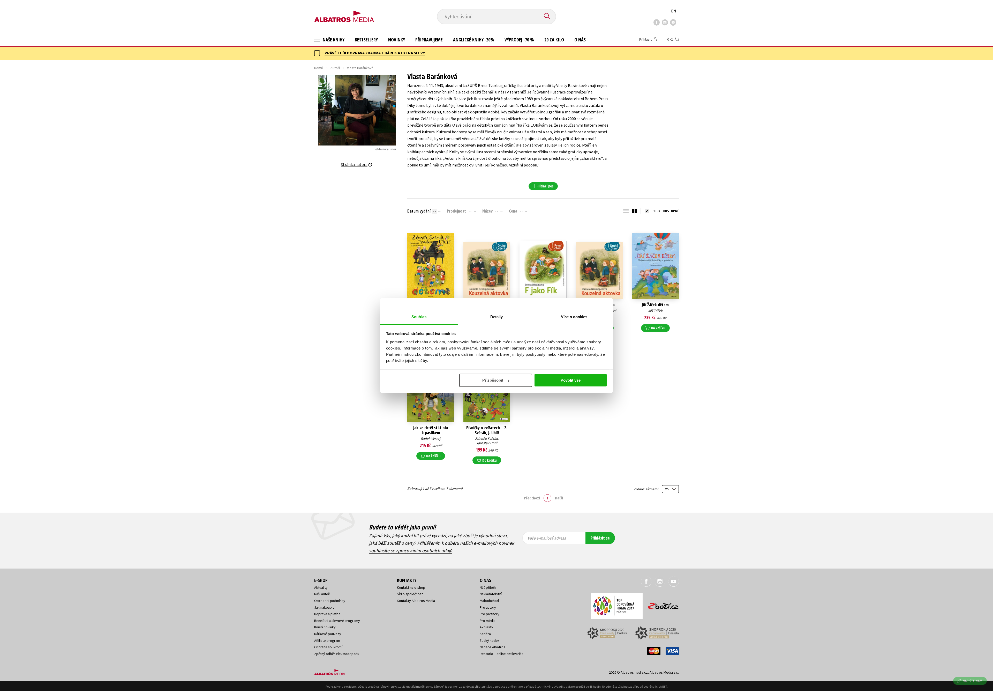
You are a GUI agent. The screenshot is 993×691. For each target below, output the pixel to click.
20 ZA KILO (554, 40)
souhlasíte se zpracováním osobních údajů (410, 551)
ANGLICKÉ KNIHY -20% (473, 40)
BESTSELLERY (366, 40)
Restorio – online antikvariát (501, 653)
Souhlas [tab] (418, 317)
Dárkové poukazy (327, 633)
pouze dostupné (665, 210)
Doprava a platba (327, 614)
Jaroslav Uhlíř (487, 443)
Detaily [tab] (496, 317)
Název (487, 211)
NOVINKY (396, 40)
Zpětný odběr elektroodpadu (336, 653)
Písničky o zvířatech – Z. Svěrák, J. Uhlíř (486, 430)
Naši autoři (322, 594)
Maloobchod (489, 600)
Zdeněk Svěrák (486, 438)
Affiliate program (327, 640)
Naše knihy (333, 40)
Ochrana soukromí (328, 647)
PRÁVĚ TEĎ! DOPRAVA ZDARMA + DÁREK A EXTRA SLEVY (375, 52)
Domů (318, 68)
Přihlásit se (600, 538)
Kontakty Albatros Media (416, 600)
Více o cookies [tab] (574, 317)
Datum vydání (419, 211)
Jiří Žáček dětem (655, 304)
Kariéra (485, 633)
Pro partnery (489, 614)
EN (673, 10)
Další (559, 497)
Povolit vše (571, 380)
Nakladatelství (491, 594)
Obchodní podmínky (329, 600)
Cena (513, 211)
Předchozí (532, 497)
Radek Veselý (431, 438)
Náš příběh (488, 587)
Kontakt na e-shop (411, 587)
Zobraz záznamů (647, 489)
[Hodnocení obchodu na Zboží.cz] (661, 604)
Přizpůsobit (492, 380)
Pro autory (488, 607)
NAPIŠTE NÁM (972, 680)
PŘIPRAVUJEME (429, 40)
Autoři (335, 68)
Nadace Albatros (492, 647)
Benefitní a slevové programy (337, 620)
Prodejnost (456, 211)
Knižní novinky (325, 627)
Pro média (487, 620)
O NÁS (580, 40)
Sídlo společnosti (410, 594)
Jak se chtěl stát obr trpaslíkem (430, 430)
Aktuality (321, 587)
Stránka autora (354, 164)
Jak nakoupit (324, 607)
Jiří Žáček (655, 310)
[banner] (344, 12)
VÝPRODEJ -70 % (519, 40)
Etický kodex (489, 640)
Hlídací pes (545, 186)
